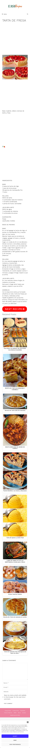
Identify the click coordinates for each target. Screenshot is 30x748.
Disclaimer (22, 710)
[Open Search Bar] (27, 14)
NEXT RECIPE (13, 309)
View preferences (15, 744)
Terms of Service (8, 712)
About (19, 712)
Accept (15, 736)
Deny (15, 740)
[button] (27, 722)
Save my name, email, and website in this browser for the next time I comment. (15, 697)
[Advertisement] (15, 39)
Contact (24, 712)
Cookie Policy (16, 710)
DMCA (15, 712)
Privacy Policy (8, 710)
